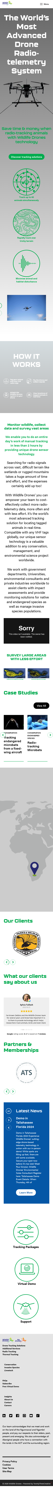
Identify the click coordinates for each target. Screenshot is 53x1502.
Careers (7, 1405)
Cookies (6, 1464)
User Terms (8, 1467)
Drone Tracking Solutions (13, 1345)
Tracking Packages (26, 1247)
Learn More (26, 1192)
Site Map (7, 1471)
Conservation (10, 1364)
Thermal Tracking (10, 1354)
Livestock (8, 1370)
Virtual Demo (27, 1284)
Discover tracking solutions (26, 157)
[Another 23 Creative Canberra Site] (26, 1483)
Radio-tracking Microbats (34, 746)
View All (41, 705)
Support (25, 1321)
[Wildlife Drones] (7, 2)
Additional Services (11, 1348)
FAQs (4, 1380)
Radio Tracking (9, 1351)
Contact (8, 1402)
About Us (8, 1399)
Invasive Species (11, 1367)
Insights (8, 1396)
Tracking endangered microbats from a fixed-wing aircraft (13, 744)
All (8, 1111)
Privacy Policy (9, 1461)
